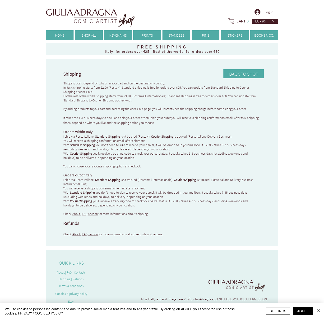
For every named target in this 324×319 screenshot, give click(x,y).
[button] (265, 21)
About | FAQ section (85, 214)
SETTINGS (278, 311)
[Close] (318, 311)
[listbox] (265, 21)
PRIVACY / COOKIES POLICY (40, 313)
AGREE (303, 311)
